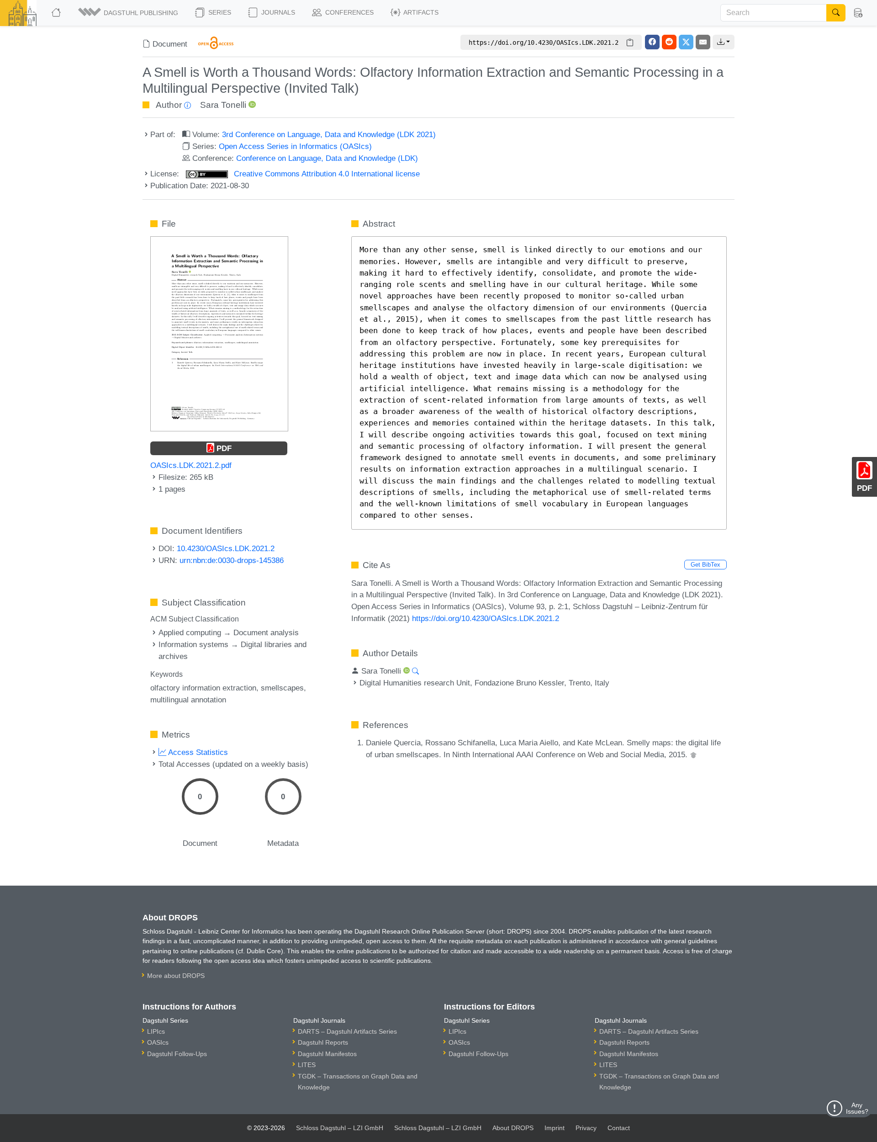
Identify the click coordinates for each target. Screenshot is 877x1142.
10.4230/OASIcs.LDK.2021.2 (226, 548)
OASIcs (158, 1042)
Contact (619, 1127)
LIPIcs (156, 1031)
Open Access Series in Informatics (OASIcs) (295, 146)
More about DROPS (176, 975)
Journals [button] (277, 12)
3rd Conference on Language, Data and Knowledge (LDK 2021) (329, 134)
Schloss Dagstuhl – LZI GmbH (339, 1127)
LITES (307, 1064)
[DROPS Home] (57, 12)
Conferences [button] (348, 12)
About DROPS (513, 1127)
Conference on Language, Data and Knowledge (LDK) (327, 158)
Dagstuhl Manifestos (327, 1053)
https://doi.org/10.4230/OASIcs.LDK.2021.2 (485, 618)
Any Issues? (857, 1108)
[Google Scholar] (693, 754)
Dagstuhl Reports (323, 1042)
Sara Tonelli (223, 105)
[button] (129, 12)
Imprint (554, 1127)
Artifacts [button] (420, 12)
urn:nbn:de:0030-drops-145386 (232, 560)
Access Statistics (197, 752)
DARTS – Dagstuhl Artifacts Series (347, 1031)
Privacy (586, 1127)
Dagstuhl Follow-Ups (177, 1053)
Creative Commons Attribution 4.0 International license (326, 173)
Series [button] (218, 12)
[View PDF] (219, 333)
